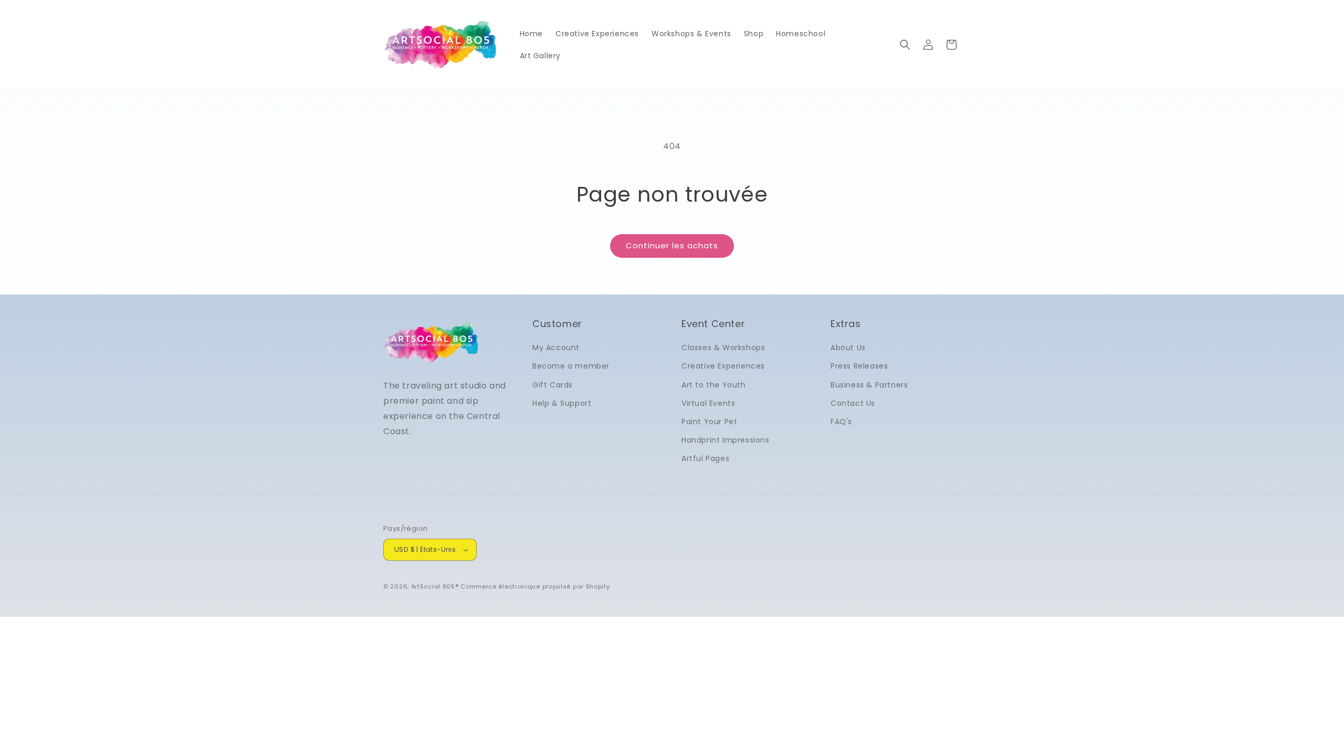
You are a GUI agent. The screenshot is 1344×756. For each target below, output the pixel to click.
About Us (848, 347)
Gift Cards (552, 385)
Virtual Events (708, 403)
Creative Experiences (723, 366)
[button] (905, 44)
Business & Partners (869, 385)
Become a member (571, 366)
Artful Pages (705, 458)
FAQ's (841, 421)
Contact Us (853, 403)
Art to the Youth (713, 385)
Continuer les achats (672, 245)
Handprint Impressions (725, 440)
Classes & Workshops (723, 347)
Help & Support (561, 403)
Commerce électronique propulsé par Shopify (535, 586)
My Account (556, 347)
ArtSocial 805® (435, 586)
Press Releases (859, 366)
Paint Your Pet (709, 421)
